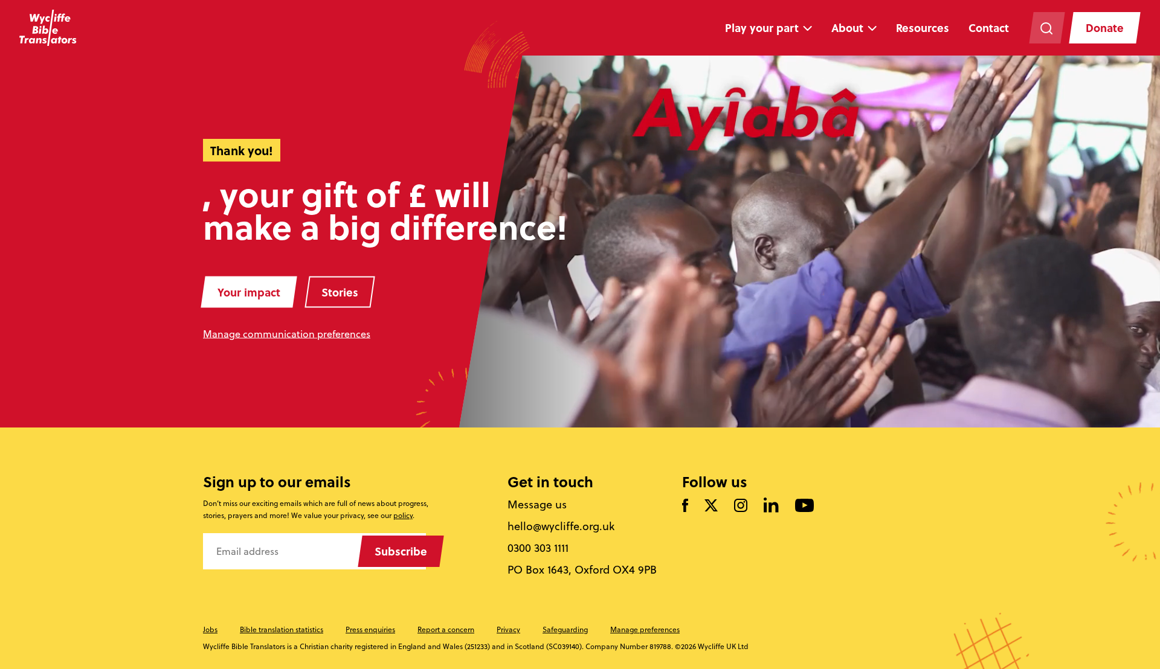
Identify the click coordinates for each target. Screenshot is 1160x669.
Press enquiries (370, 629)
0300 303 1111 (538, 548)
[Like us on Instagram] (740, 506)
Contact (988, 28)
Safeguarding (565, 629)
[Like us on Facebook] (685, 506)
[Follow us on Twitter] (711, 506)
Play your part (762, 28)
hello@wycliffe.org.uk (560, 526)
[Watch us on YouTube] (804, 506)
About (847, 28)
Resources (922, 28)
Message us (537, 505)
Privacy (508, 629)
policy (403, 515)
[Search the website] (1047, 27)
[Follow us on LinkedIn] (771, 506)
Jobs (210, 629)
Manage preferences (645, 629)
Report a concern (445, 629)
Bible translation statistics (281, 629)
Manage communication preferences (286, 334)
